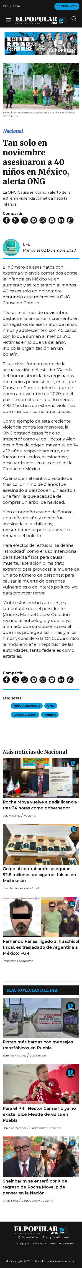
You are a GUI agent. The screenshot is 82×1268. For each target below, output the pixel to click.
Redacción (9, 961)
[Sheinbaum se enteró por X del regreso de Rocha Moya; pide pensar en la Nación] (41, 1156)
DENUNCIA (68, 6)
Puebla (50, 714)
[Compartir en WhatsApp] (24, 220)
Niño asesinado (27, 705)
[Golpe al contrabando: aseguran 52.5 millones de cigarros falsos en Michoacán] (41, 844)
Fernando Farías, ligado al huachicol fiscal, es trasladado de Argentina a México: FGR (41, 947)
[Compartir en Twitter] (15, 220)
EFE (26, 244)
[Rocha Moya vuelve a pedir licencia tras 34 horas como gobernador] (41, 778)
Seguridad (26, 961)
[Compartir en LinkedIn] (61, 220)
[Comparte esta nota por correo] (42, 220)
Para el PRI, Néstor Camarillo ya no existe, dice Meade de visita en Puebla (39, 1114)
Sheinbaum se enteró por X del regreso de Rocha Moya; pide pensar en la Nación (36, 1187)
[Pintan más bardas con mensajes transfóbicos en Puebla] (41, 1018)
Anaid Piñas (10, 1200)
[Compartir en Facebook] (6, 220)
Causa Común (25, 714)
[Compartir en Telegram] (33, 220)
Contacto (39, 1243)
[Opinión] (41, 43)
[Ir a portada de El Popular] (41, 20)
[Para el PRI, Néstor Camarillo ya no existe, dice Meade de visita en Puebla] (41, 1084)
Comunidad (37, 1055)
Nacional (13, 131)
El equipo (23, 1243)
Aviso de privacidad (62, 1243)
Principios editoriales (55, 1237)
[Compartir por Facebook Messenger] (52, 220)
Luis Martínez (11, 815)
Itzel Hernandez (13, 888)
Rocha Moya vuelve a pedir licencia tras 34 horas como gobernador (40, 805)
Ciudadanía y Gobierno (45, 1128)
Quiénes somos (28, 1237)
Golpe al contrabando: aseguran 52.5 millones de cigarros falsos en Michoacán (39, 874)
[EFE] (11, 247)
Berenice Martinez (14, 1055)
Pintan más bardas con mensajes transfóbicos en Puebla (38, 1045)
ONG (50, 705)
